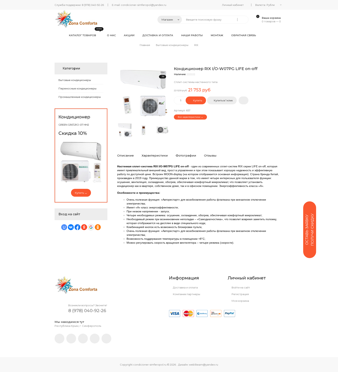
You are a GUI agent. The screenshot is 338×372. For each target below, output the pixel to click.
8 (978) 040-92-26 (93, 4)
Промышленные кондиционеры (79, 96)
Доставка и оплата (185, 287)
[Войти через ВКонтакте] (71, 227)
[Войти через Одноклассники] (98, 227)
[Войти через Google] (91, 227)
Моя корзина (240, 300)
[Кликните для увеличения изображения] (143, 93)
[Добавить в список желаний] (243, 100)
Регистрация (240, 294)
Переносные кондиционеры (77, 88)
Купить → (81, 192)
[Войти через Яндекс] (84, 227)
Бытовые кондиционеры (74, 80)
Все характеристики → (190, 117)
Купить (197, 100)
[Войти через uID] (64, 227)
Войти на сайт (240, 287)
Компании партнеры (186, 294)
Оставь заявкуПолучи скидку (310, 229)
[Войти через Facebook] (77, 227)
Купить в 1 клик (223, 100)
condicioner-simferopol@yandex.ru (143, 4)
